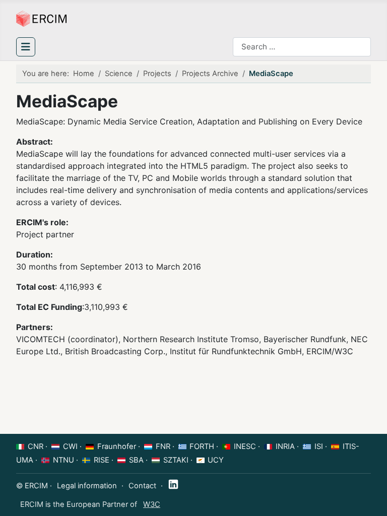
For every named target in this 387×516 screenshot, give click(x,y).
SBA (136, 460)
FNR (163, 446)
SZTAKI (175, 460)
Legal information (87, 485)
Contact (142, 485)
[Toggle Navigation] (25, 46)
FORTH (201, 446)
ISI (318, 446)
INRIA (285, 446)
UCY (216, 460)
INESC (245, 446)
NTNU (63, 460)
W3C (151, 504)
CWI (70, 446)
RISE (101, 460)
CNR (35, 446)
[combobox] (302, 46)
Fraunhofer (116, 446)
